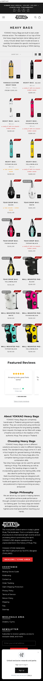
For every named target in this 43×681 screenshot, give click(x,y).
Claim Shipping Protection (12, 587)
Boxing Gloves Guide (10, 572)
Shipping (5, 602)
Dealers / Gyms (8, 622)
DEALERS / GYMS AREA (17, 559)
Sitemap (5, 610)
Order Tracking (8, 583)
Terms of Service (9, 594)
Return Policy (7, 598)
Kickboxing (6, 575)
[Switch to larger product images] (36, 54)
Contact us (6, 579)
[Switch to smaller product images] (40, 54)
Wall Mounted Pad (32, 280)
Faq (3, 606)
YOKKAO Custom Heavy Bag (11, 84)
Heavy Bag (32, 83)
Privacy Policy (7, 591)
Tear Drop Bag (11, 204)
